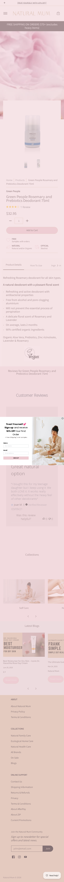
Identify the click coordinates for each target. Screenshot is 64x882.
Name (5, 443)
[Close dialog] (62, 418)
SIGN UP (16, 458)
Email (5, 450)
